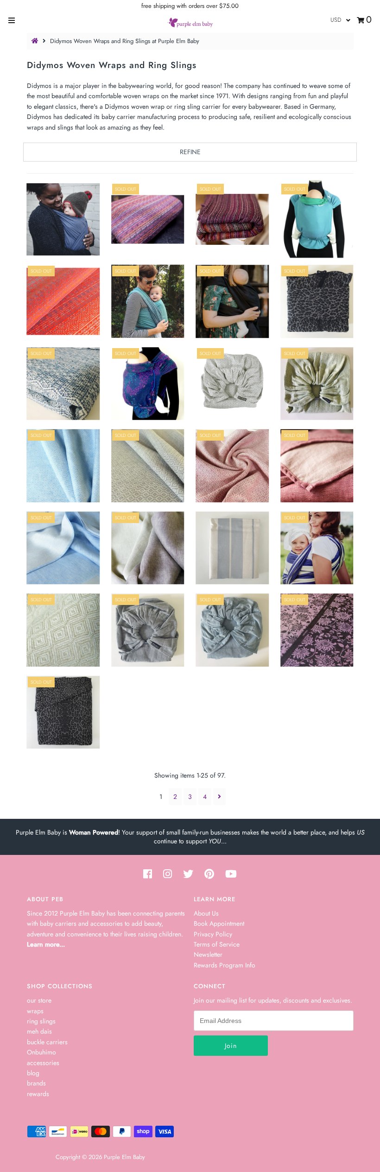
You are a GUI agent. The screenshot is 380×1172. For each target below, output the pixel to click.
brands (36, 1083)
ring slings (41, 1021)
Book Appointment (219, 923)
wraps (35, 1011)
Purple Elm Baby (124, 1157)
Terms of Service (217, 944)
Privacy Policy (213, 934)
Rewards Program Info (224, 965)
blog (33, 1073)
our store (39, 1000)
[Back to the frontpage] (36, 41)
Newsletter (208, 954)
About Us (206, 913)
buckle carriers (47, 1042)
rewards (38, 1093)
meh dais (39, 1031)
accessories (43, 1062)
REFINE (190, 151)
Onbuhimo (41, 1052)
